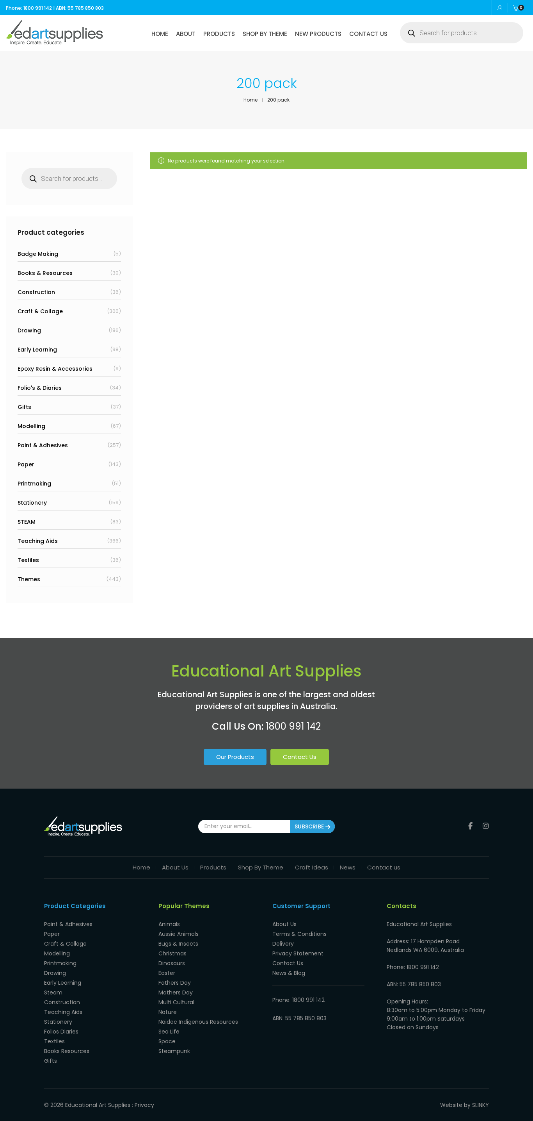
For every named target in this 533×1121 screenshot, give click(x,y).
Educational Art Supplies (97, 1105)
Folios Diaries (61, 1031)
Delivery (283, 944)
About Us (175, 867)
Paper (26, 464)
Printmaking (34, 483)
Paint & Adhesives (43, 445)
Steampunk (174, 1051)
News (347, 867)
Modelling (31, 426)
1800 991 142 (293, 726)
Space (167, 1041)
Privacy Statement (297, 953)
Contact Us (299, 757)
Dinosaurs (171, 963)
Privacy (144, 1105)
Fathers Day (174, 983)
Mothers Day (175, 992)
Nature (167, 1012)
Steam (53, 992)
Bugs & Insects (178, 944)
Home (141, 867)
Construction (36, 292)
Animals (169, 924)
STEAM (27, 522)
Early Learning (37, 349)
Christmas (172, 953)
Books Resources (66, 1051)
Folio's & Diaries (40, 388)
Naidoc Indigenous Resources (198, 1022)
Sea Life (168, 1031)
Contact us (383, 867)
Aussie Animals (178, 934)
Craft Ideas (311, 867)
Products (213, 867)
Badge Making (38, 254)
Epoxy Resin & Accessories (55, 369)
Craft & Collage (40, 311)
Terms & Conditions (299, 934)
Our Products (235, 757)
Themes (29, 579)
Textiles (28, 560)
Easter (166, 973)
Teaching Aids (38, 541)
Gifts (24, 407)
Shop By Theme (260, 867)
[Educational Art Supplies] (54, 42)
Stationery (32, 503)
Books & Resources (45, 273)
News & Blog (288, 973)
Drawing (29, 330)
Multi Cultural (176, 1002)
